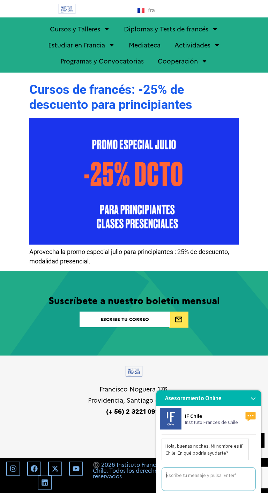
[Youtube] (76, 469)
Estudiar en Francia (76, 44)
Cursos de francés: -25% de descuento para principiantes (110, 97)
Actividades (192, 44)
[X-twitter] (55, 469)
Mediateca (145, 44)
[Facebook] (34, 469)
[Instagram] (13, 469)
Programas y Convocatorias (102, 61)
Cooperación (178, 61)
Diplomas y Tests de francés (166, 28)
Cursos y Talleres (75, 28)
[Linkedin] (45, 483)
